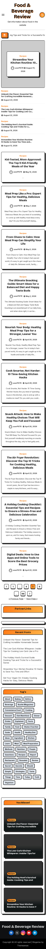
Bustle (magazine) (25, 705)
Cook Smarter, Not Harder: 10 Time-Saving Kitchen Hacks (23, 374)
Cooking (28, 710)
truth (37, 777)
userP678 (22, 68)
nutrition (21, 749)
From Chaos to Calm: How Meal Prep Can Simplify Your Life (23, 240)
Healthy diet (30, 732)
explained (19, 721)
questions (9, 755)
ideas (7, 738)
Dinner (37, 716)
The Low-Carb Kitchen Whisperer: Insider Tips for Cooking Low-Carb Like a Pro (17, 111)
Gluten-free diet (31, 727)
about (7, 699)
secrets (18, 766)
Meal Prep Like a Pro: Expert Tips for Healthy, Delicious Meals (23, 197)
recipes (22, 755)
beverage (9, 705)
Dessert (8, 716)
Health (17, 732)
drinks (7, 721)
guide (7, 732)
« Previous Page (16, 599)
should (30, 766)
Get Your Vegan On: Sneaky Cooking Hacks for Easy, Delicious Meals (26, 64)
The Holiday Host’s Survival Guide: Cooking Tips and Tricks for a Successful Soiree (17, 126)
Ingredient (18, 738)
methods (9, 749)
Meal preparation (30, 744)
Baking (18, 699)
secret (8, 766)
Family (7, 727)
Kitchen (31, 738)
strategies (20, 771)
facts (30, 721)
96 (23, 593)
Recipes (26, 56)
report (33, 755)
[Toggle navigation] (3, 14)
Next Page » (31, 599)
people (32, 749)
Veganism (9, 783)
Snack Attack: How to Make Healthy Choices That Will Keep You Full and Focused (23, 417)
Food (17, 727)
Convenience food (13, 710)
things (8, 777)
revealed (23, 760)
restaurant (10, 760)
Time (18, 777)
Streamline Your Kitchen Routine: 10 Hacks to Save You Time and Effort (17, 142)
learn (7, 744)
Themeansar (22, 945)
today (27, 777)
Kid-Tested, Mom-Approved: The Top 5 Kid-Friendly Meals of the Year (23, 163)
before (28, 699)
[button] (41, 63)
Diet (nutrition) (23, 716)
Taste (31, 771)
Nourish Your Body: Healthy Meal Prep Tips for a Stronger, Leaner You (23, 331)
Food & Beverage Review (22, 10)
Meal (17, 744)
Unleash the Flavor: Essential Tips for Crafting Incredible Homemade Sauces (17, 96)
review (35, 760)
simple (8, 771)
